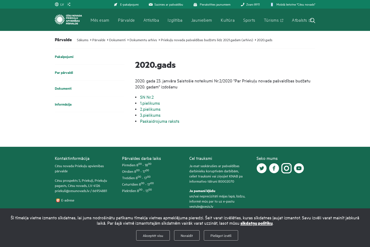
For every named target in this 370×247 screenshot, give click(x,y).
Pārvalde (126, 20)
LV (62, 4)
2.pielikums (150, 109)
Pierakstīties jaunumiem (215, 4)
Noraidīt (187, 235)
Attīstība (151, 20)
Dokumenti (117, 40)
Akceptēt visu (153, 235)
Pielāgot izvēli (220, 235)
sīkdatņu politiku (256, 223)
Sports (249, 20)
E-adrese (68, 200)
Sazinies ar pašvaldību (168, 4)
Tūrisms (271, 20)
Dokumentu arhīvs (143, 40)
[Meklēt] (312, 21)
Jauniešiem (201, 20)
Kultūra (228, 20)
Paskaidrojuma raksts (159, 121)
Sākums (82, 40)
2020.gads (264, 40)
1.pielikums (150, 103)
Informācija (63, 104)
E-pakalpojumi (129, 4)
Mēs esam (100, 20)
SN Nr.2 (147, 97)
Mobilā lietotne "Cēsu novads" (295, 4)
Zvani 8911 (253, 4)
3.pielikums (150, 115)
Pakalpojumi (64, 56)
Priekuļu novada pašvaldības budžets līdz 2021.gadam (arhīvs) (207, 40)
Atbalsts (299, 20)
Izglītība (175, 20)
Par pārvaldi (64, 72)
